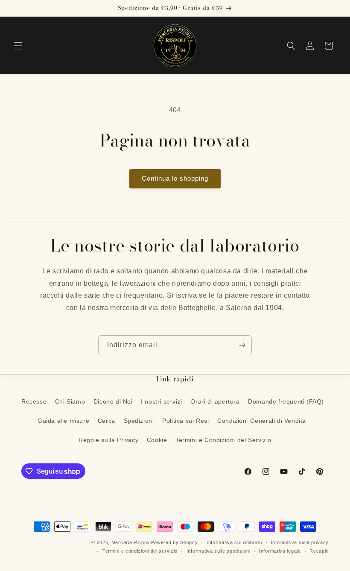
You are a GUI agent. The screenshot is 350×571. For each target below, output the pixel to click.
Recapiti (319, 550)
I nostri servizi (161, 401)
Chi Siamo (70, 401)
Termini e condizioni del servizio (140, 550)
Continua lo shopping (175, 178)
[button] (18, 45)
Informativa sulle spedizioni (219, 550)
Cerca (106, 420)
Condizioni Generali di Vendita (261, 420)
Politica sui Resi (185, 420)
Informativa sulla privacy (300, 542)
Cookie (157, 439)
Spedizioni (139, 420)
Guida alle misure (63, 420)
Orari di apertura (214, 401)
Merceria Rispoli (130, 542)
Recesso (34, 401)
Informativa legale (280, 550)
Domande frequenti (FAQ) (286, 401)
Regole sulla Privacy (108, 439)
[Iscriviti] (242, 345)
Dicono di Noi (113, 401)
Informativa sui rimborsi (234, 542)
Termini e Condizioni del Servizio (223, 439)
